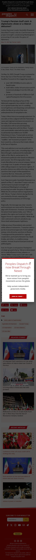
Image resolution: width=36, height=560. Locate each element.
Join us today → (18, 296)
